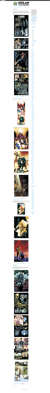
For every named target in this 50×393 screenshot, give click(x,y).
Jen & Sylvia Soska (33, 111)
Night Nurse (33, 135)
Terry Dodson (33, 164)
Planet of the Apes (22, 198)
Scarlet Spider (33, 149)
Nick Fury (32, 134)
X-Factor (32, 181)
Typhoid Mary (33, 171)
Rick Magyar (33, 145)
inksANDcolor (20, 198)
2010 (32, 44)
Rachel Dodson (33, 144)
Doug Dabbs (33, 195)
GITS (32, 95)
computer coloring (17, 198)
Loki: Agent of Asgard (34, 16)
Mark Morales (33, 125)
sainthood (32, 148)
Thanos (32, 165)
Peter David (33, 141)
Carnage (32, 71)
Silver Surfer (33, 154)
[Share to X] (22, 96)
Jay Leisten (33, 110)
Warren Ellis (33, 175)
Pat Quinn (32, 205)
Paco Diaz (32, 138)
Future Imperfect (33, 94)
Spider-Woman (33, 158)
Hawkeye (32, 98)
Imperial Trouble (33, 104)
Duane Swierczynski (33, 87)
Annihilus (32, 57)
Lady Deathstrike (33, 117)
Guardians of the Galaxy (34, 97)
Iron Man (32, 108)
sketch (32, 155)
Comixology (33, 77)
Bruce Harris (33, 191)
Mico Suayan (33, 131)
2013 (32, 31)
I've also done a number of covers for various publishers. (34, 21)
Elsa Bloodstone (33, 88)
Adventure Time (33, 51)
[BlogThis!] (21, 197)
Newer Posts (14, 385)
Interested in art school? (33, 27)
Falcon (32, 91)
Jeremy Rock (33, 112)
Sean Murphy (33, 207)
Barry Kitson (33, 60)
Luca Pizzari (33, 122)
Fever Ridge (33, 93)
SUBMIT (32, 162)
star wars (32, 159)
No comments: (20, 96)
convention (33, 78)
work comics (33, 179)
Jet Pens (32, 186)
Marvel (34, 17)
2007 (32, 46)
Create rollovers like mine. (33, 26)
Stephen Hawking (33, 161)
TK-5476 (32, 168)
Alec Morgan (33, 53)
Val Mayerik (33, 208)
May (32, 37)
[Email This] (21, 96)
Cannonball (33, 68)
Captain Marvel (33, 70)
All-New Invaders (33, 54)
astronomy (32, 58)
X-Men (32, 182)
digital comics (33, 84)
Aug (32, 35)
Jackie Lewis (33, 197)
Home (21, 385)
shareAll (32, 152)
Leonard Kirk (33, 118)
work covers (25, 198)
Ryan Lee (32, 147)
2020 (32, 29)
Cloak (32, 74)
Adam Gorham (33, 50)
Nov (32, 33)
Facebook (32, 90)
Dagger (32, 80)
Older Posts (28, 385)
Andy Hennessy (33, 56)
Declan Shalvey (33, 194)
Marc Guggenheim (33, 124)
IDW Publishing (33, 212)
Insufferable (33, 107)
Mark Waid (32, 202)
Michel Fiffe (33, 204)
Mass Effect (33, 128)
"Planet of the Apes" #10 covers (34, 41)
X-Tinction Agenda (34, 15)
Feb (32, 39)
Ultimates (32, 172)
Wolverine (32, 178)
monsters (32, 132)
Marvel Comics (33, 127)
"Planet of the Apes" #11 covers (17, 98)
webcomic (32, 176)
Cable (32, 67)
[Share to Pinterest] (23, 197)
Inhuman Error (33, 105)
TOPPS (32, 169)
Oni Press (32, 137)
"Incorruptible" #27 (15, 9)
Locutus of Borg (33, 120)
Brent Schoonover (33, 66)
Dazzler (32, 81)
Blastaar (32, 63)
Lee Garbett (33, 201)
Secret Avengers (33, 151)
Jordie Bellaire (33, 199)
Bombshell (32, 64)
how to (32, 101)
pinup (32, 142)
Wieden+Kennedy (32, 24)
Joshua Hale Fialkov (33, 114)
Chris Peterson (33, 73)
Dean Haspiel (33, 83)
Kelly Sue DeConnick (33, 115)
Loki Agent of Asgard (33, 121)
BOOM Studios (15, 198)
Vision (32, 174)
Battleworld (33, 61)
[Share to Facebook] (23, 96)
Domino (32, 85)
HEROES (32, 100)
